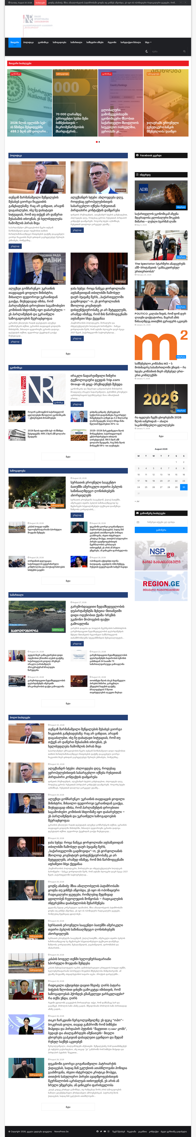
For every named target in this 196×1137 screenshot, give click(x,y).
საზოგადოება (59, 42)
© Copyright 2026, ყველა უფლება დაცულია (31, 1131)
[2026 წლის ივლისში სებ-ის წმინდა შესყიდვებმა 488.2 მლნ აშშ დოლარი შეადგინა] (17, 435)
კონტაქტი (154, 1131)
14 (169, 474)
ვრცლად (15, 246)
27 (161, 487)
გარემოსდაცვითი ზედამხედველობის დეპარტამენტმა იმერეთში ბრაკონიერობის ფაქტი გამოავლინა (46, 683)
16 (184, 474)
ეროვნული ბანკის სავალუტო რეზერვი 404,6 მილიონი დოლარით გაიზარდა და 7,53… (166, 124)
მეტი (161, 436)
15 (176, 474)
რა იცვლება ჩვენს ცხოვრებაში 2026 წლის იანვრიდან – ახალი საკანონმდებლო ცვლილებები (158, 421)
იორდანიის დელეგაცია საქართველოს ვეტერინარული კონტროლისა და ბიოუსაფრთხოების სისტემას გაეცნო (46, 565)
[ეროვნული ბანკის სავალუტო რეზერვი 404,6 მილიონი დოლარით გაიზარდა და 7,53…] (166, 103)
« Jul (137, 501)
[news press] (36, 22)
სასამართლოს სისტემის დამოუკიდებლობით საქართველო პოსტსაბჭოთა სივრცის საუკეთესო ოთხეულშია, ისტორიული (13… (27, 120)
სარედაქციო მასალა (131, 42)
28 (169, 487)
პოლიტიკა (28, 42)
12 (154, 474)
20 (161, 481)
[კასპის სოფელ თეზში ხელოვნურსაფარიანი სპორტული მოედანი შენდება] (17, 527)
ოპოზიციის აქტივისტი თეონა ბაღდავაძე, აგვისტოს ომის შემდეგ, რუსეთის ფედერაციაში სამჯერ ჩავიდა (109, 563)
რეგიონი (112, 42)
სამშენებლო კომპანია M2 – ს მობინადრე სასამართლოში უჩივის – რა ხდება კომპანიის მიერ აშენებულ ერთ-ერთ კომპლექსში (160, 369)
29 (176, 487)
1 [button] (96, 142)
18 (146, 481)
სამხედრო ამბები (95, 42)
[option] (29, 103)
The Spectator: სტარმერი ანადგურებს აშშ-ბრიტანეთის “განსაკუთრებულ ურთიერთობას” (160, 267)
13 (161, 474)
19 (154, 481)
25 (146, 487)
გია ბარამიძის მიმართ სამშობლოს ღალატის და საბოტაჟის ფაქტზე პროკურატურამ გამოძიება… (119, 122)
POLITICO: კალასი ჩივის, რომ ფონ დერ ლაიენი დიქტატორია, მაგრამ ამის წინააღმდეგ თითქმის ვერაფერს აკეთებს (161, 317)
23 (184, 481)
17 (138, 481)
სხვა (147, 42)
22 (176, 481)
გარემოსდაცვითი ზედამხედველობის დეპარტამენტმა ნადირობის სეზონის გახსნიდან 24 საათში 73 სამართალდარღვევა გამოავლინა (108, 660)
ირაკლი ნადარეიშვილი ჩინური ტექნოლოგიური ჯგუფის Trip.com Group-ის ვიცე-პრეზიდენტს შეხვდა (96, 380)
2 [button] (99, 142)
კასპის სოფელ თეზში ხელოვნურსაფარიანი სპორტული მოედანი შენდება (45, 529)
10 (139, 474)
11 (146, 474)
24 (138, 487)
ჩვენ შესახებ (119, 1131)
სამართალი (76, 42)
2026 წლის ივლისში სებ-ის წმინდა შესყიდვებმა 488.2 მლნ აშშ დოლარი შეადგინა (46, 433)
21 (169, 481)
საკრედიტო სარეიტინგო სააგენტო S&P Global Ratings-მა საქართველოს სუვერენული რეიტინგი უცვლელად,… (75, 122)
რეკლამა (131, 1131)
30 (184, 487)
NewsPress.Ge (61, 1131)
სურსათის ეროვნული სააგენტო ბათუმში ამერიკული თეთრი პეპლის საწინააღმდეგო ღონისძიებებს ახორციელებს (104, 2)
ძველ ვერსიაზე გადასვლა (174, 1131)
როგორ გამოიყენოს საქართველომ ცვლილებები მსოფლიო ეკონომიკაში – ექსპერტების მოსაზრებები (47, 414)
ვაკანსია (142, 1131)
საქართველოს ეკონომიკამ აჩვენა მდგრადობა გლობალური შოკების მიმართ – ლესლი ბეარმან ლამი (157, 217)
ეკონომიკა (43, 42)
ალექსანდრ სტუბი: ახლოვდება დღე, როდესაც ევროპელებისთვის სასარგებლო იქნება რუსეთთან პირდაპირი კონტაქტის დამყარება (97, 203)
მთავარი (15, 42)
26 (153, 487)
